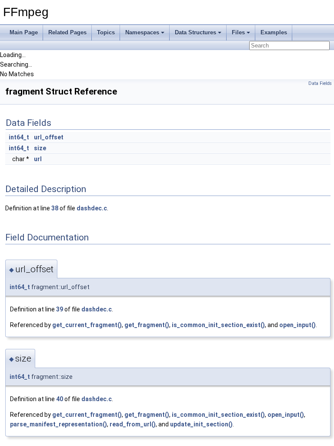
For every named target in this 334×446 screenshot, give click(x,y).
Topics (106, 32)
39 (59, 309)
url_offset (48, 137)
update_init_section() (201, 424)
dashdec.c (92, 208)
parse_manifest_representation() (58, 424)
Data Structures (195, 32)
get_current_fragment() (87, 324)
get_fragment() (146, 324)
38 (54, 208)
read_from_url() (133, 424)
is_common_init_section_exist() (218, 324)
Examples (274, 32)
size (40, 148)
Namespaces (142, 32)
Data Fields (320, 83)
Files (238, 32)
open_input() (297, 324)
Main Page (24, 32)
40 (59, 398)
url (38, 158)
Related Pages (67, 32)
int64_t (19, 137)
